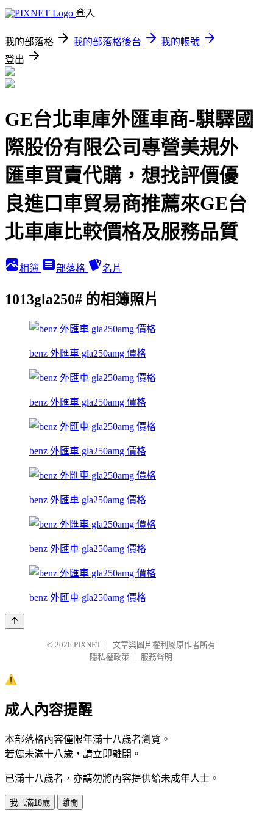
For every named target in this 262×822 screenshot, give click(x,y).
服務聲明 (156, 656)
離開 (70, 802)
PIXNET (87, 644)
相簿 (30, 268)
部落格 (72, 268)
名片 (112, 268)
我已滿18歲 (30, 802)
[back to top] (14, 621)
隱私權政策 (109, 656)
